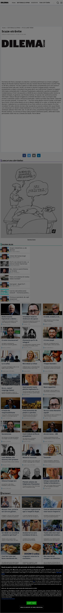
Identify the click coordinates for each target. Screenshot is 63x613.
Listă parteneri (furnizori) (8, 598)
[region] (31, 589)
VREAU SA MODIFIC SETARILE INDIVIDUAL (31, 607)
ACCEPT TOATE (31, 603)
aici (34, 581)
